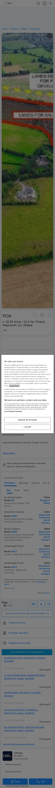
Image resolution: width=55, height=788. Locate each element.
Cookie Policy (14, 385)
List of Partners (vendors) (13, 411)
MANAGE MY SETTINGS (27, 420)
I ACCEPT (27, 427)
